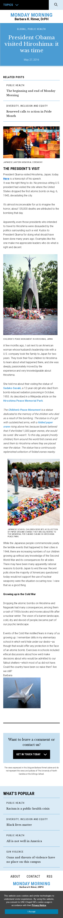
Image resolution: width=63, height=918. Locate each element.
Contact (33, 876)
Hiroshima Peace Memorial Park (23, 400)
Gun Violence (15, 851)
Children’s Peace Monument (24, 409)
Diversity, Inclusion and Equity (27, 106)
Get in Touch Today (28, 754)
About (15, 876)
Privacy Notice (39, 905)
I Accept (31, 911)
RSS (49, 876)
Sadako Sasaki (12, 388)
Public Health (15, 85)
